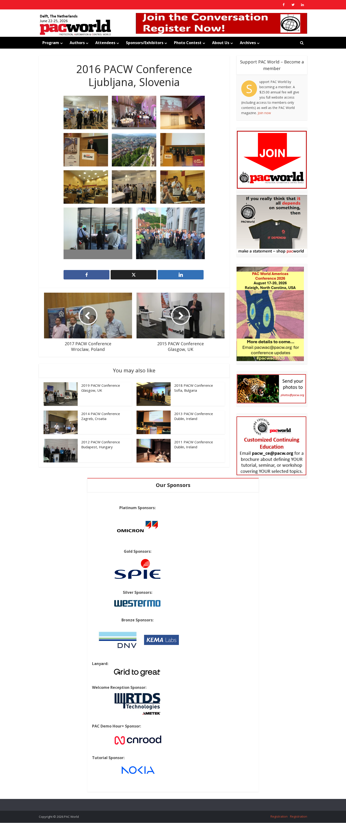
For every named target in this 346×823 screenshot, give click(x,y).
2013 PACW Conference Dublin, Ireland (193, 416)
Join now (264, 113)
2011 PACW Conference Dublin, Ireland (193, 444)
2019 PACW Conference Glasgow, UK (100, 387)
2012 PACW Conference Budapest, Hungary (100, 444)
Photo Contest (187, 42)
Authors (77, 42)
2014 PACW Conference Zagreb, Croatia (100, 416)
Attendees (105, 42)
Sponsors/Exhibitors (144, 42)
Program (50, 42)
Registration (279, 816)
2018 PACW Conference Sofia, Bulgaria (193, 387)
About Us (220, 42)
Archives (248, 42)
